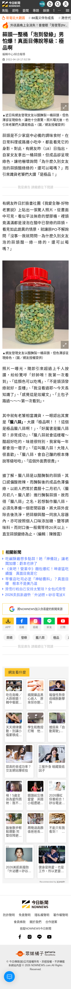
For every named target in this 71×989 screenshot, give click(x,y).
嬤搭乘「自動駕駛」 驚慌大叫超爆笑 (57, 729)
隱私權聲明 (42, 914)
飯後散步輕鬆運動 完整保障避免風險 (14, 831)
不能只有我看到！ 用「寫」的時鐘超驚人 (57, 829)
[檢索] (58, 4)
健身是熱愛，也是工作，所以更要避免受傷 (51, 869)
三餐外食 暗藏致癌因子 (52, 768)
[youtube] (49, 937)
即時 (15, 10)
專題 (36, 10)
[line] (39, 937)
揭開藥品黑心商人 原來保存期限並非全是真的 (35, 699)
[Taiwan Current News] (42, 4)
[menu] (67, 10)
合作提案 (51, 921)
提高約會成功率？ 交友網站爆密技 (19, 768)
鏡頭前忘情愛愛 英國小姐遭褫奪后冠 (35, 799)
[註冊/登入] (66, 4)
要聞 (25, 10)
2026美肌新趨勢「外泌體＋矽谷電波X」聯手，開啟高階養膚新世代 (18, 869)
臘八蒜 (40, 637)
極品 (56, 637)
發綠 (24, 637)
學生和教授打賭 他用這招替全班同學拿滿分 (35, 729)
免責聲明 (25, 914)
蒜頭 (9, 637)
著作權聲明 (60, 914)
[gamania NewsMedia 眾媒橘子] (35, 954)
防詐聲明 (9, 914)
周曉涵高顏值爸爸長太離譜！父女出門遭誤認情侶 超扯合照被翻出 (35, 829)
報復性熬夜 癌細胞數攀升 (57, 698)
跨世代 (66, 17)
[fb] (20, 937)
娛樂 (46, 10)
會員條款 (20, 921)
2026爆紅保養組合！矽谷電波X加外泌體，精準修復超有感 (57, 799)
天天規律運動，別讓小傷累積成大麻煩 (14, 731)
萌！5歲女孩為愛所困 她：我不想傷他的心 (14, 799)
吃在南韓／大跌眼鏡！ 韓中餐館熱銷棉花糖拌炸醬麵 (14, 699)
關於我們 (35, 921)
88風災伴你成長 (43, 17)
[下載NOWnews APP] (50, 4)
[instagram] (30, 937)
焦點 (5, 10)
